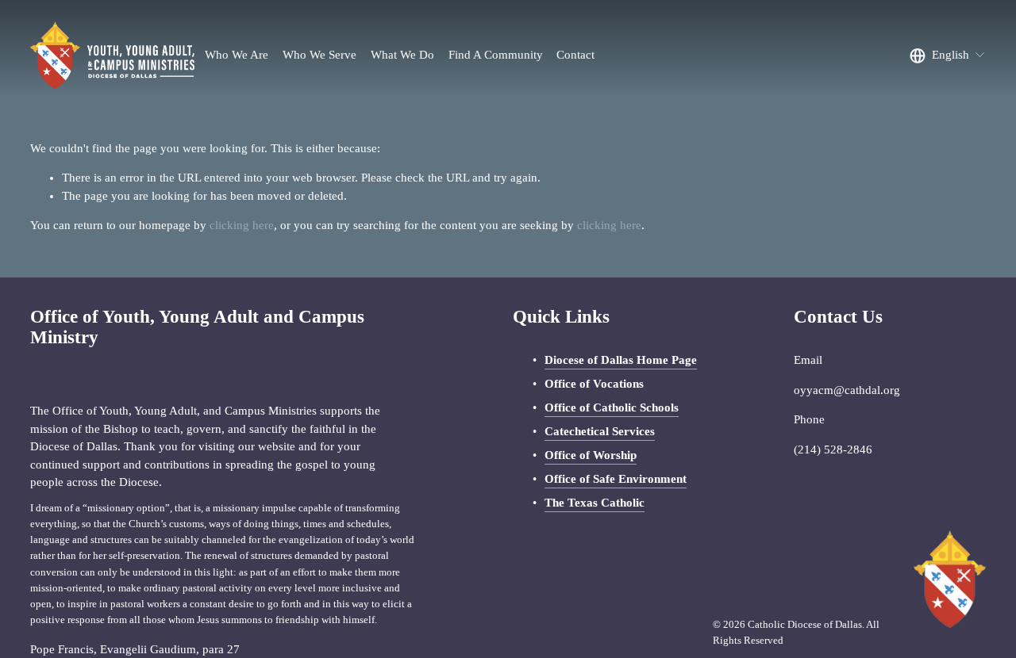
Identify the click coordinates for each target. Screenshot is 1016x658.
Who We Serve (319, 54)
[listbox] (947, 55)
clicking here (242, 225)
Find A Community (495, 54)
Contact (575, 54)
